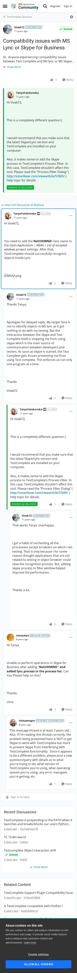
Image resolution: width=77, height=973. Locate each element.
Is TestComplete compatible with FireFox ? (33, 906)
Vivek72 (19, 27)
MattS (23, 859)
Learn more (30, 942)
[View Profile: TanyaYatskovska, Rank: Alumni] (8, 215)
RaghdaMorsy (29, 911)
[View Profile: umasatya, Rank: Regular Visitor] (10, 637)
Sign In (68, 6)
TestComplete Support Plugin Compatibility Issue (38, 893)
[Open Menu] (71, 16)
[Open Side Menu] (5, 6)
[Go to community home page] (24, 6)
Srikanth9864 (32, 897)
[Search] (45, 6)
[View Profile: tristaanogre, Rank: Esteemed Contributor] (13, 722)
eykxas (24, 842)
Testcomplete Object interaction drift (30, 850)
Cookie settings (38, 954)
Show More (14, 67)
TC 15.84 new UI (15, 837)
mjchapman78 (29, 829)
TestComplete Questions (19, 16)
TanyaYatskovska (27, 93)
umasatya (22, 635)
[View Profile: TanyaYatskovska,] (10, 94)
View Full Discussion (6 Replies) (24, 205)
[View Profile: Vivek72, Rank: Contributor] (7, 29)
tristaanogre (27, 720)
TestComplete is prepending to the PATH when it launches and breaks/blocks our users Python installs (38, 822)
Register (55, 6)
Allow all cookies (38, 964)
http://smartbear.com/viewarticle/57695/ (36, 176)
